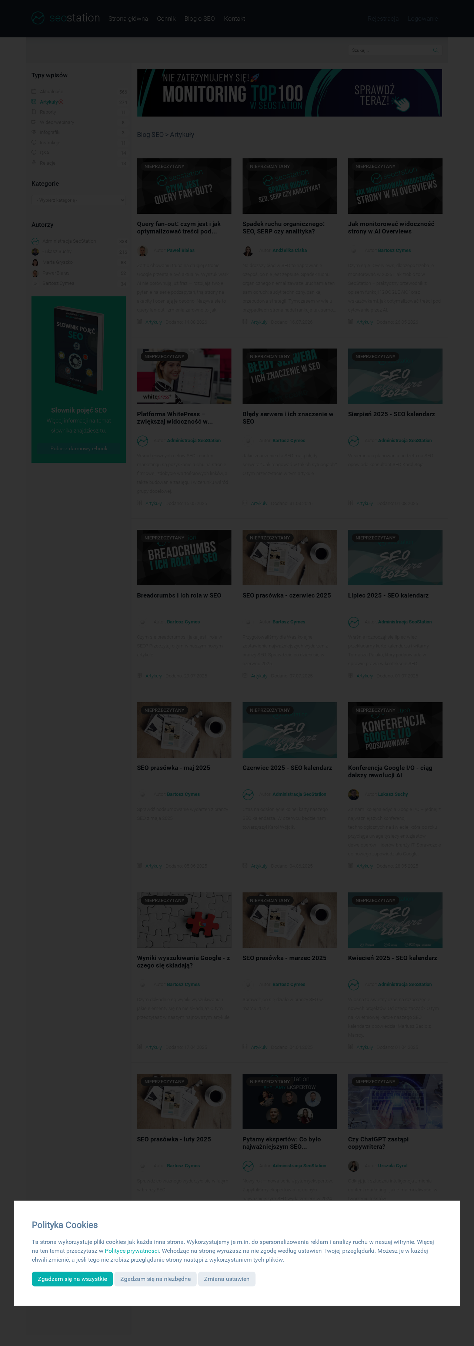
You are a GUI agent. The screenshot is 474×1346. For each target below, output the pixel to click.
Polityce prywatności (132, 1250)
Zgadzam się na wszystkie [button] (72, 1278)
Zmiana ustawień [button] (227, 1278)
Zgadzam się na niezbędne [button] (155, 1278)
